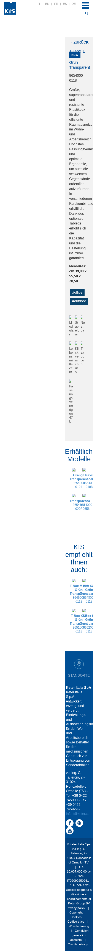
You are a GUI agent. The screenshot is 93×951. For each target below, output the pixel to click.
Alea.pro (84, 944)
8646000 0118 (79, 593)
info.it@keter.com (79, 814)
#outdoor (79, 301)
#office (77, 292)
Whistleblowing (79, 926)
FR (56, 3)
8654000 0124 (79, 481)
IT (39, 3)
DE (74, 3)
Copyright (76, 912)
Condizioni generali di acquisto (79, 935)
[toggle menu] (85, 5)
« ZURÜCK (80, 42)
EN (47, 3)
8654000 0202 (79, 504)
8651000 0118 (79, 623)
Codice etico (75, 921)
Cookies (76, 917)
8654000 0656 (86, 504)
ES (65, 3)
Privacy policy (76, 908)
